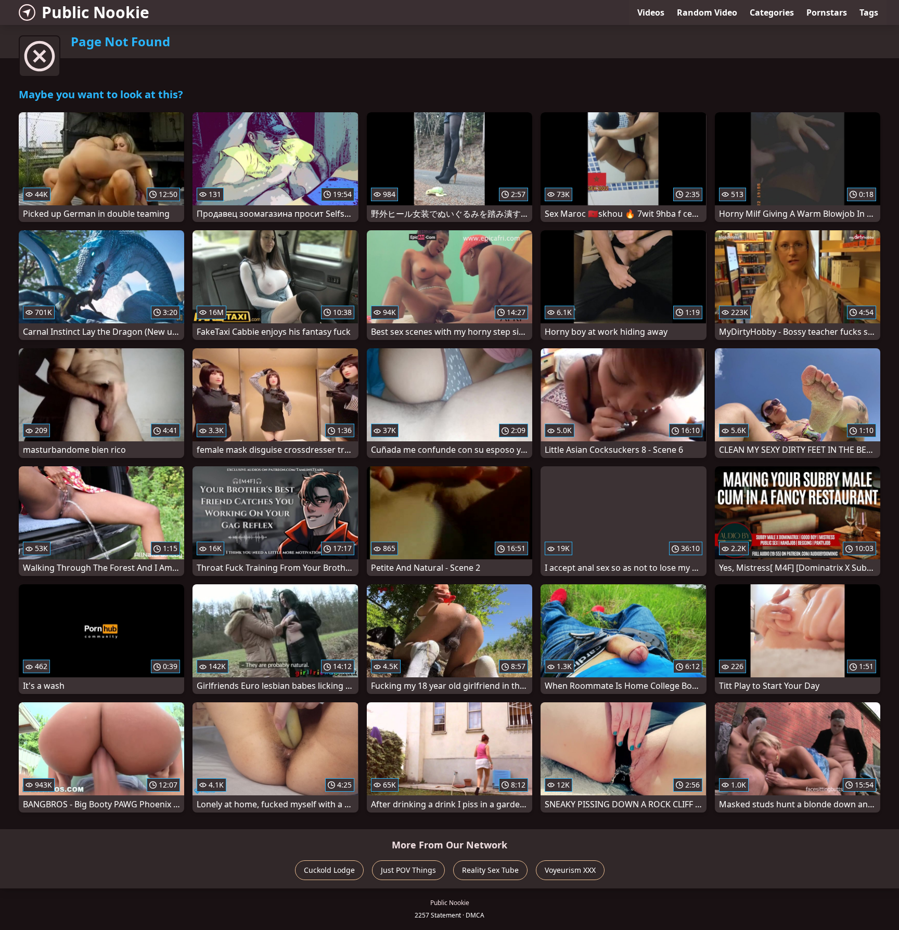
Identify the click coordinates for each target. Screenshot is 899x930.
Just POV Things (408, 870)
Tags (868, 12)
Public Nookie (95, 12)
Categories (772, 12)
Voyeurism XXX (570, 870)
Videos (650, 12)
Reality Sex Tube (490, 870)
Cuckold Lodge (329, 870)
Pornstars (826, 12)
